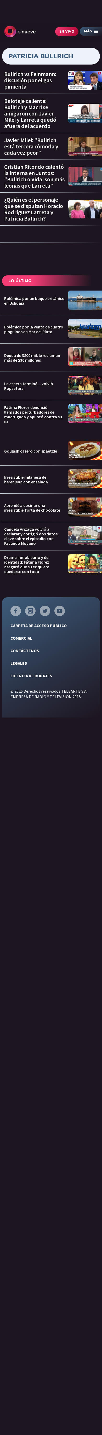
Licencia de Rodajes (31, 675)
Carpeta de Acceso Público (38, 625)
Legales (18, 663)
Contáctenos (24, 650)
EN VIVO (66, 31)
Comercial (21, 638)
